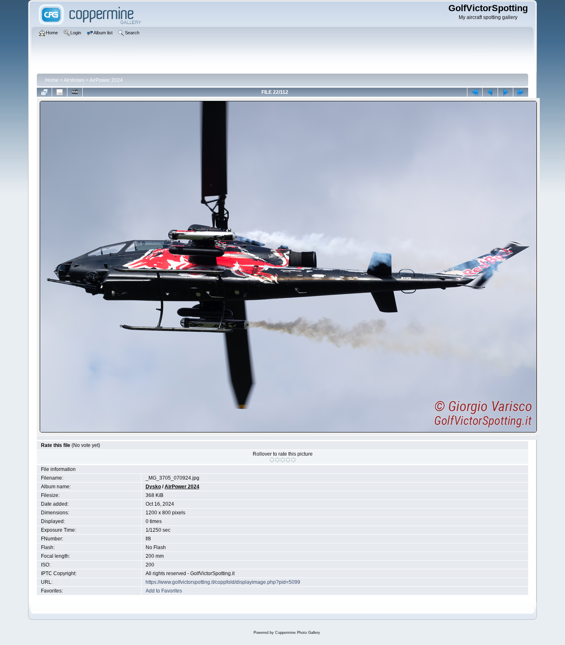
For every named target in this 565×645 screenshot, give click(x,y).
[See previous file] (490, 92)
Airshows (74, 80)
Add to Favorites (164, 591)
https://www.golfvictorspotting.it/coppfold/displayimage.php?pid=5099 (223, 582)
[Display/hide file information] (59, 92)
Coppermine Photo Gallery (297, 633)
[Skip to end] (520, 92)
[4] (288, 460)
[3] (282, 460)
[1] (272, 460)
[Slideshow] (74, 92)
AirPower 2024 (106, 80)
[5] (293, 460)
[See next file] (505, 92)
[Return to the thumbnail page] (44, 92)
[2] (277, 460)
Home (52, 80)
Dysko (153, 487)
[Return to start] (474, 92)
